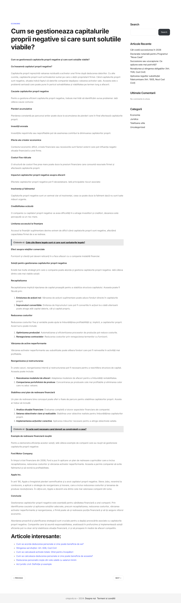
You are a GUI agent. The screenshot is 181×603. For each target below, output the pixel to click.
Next (117, 578)
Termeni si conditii (106, 598)
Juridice (134, 119)
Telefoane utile (137, 123)
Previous (19, 578)
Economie (15, 24)
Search (134, 24)
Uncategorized (137, 127)
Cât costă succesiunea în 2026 (145, 49)
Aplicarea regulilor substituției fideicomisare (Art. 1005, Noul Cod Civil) (147, 79)
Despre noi (90, 598)
